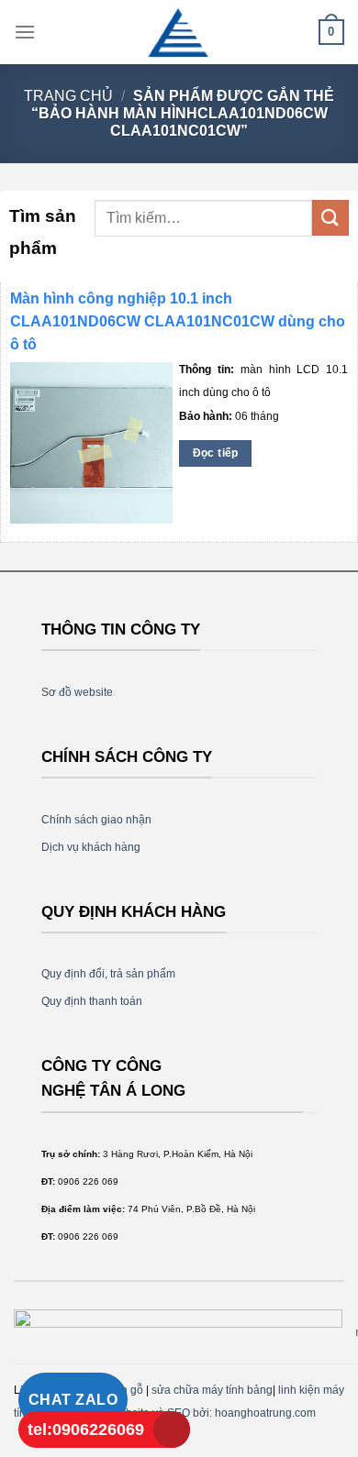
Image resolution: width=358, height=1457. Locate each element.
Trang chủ (68, 96)
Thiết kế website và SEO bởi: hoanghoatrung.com (192, 1413)
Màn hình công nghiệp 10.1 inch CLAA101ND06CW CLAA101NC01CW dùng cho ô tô (177, 321)
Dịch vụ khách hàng (90, 847)
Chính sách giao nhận (96, 819)
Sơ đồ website (77, 692)
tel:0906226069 (86, 1429)
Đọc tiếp (216, 452)
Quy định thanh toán (91, 1001)
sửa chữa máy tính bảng (212, 1390)
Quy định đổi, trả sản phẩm (108, 973)
